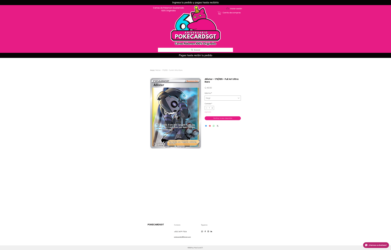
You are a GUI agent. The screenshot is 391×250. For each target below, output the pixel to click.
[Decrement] (206, 108)
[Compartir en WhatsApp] (214, 126)
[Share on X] (217, 126)
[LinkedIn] (211, 231)
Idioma (208, 93)
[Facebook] (205, 231)
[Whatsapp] (202, 231)
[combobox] (223, 98)
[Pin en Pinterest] (210, 126)
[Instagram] (208, 231)
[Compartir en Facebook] (206, 126)
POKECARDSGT (156, 224)
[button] (220, 13)
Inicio (152, 70)
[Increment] (212, 108)
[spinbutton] (209, 108)
